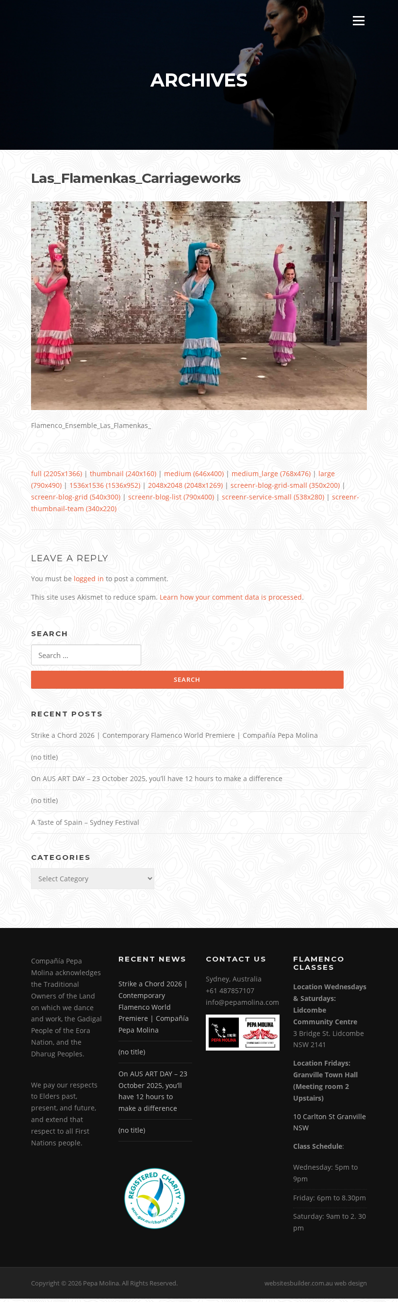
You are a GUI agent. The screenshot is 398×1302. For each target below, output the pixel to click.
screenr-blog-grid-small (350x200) (285, 485)
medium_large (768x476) (271, 473)
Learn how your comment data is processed (231, 597)
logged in (89, 578)
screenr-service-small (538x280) (273, 496)
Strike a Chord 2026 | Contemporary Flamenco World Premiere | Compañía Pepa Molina (174, 735)
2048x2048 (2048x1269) (185, 485)
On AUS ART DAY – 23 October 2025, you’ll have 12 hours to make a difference (156, 778)
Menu (358, 20)
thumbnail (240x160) (123, 473)
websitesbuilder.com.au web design (316, 1283)
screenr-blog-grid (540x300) (75, 496)
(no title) (44, 757)
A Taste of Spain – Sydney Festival (85, 822)
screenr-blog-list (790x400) (171, 496)
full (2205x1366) (56, 473)
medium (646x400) (194, 473)
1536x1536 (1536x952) (104, 485)
